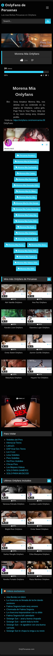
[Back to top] (45, 648)
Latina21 (10, 446)
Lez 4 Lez (10, 452)
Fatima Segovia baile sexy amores (22, 606)
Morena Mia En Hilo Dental (27, 203)
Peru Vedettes (12, 458)
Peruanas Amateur (27, 155)
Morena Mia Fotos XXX (27, 221)
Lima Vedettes (12, 455)
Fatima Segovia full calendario (20, 615)
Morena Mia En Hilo (27, 197)
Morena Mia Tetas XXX (27, 251)
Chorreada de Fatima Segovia (20, 609)
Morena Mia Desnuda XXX (27, 185)
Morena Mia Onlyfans (27, 233)
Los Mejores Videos (15, 467)
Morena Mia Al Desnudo (27, 161)
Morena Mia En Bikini (27, 191)
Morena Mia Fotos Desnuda (27, 209)
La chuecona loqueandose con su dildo (24, 612)
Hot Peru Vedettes (14, 461)
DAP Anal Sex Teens (16, 449)
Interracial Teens (13, 443)
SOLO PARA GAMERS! (17, 470)
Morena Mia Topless (27, 257)
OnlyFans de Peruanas (13, 7)
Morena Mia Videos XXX (27, 263)
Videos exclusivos (15, 591)
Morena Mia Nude (27, 227)
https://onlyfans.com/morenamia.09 (29, 120)
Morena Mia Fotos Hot (27, 215)
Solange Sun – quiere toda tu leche (22, 622)
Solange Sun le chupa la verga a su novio (25, 631)
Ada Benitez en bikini (16, 597)
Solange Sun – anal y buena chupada (23, 619)
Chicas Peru (12, 464)
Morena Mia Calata (27, 173)
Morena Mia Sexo (38, 245)
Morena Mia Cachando (27, 167)
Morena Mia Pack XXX (27, 239)
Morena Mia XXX (27, 269)
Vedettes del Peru (14, 440)
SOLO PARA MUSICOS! (17, 473)
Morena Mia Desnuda (27, 179)
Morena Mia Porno (16, 245)
